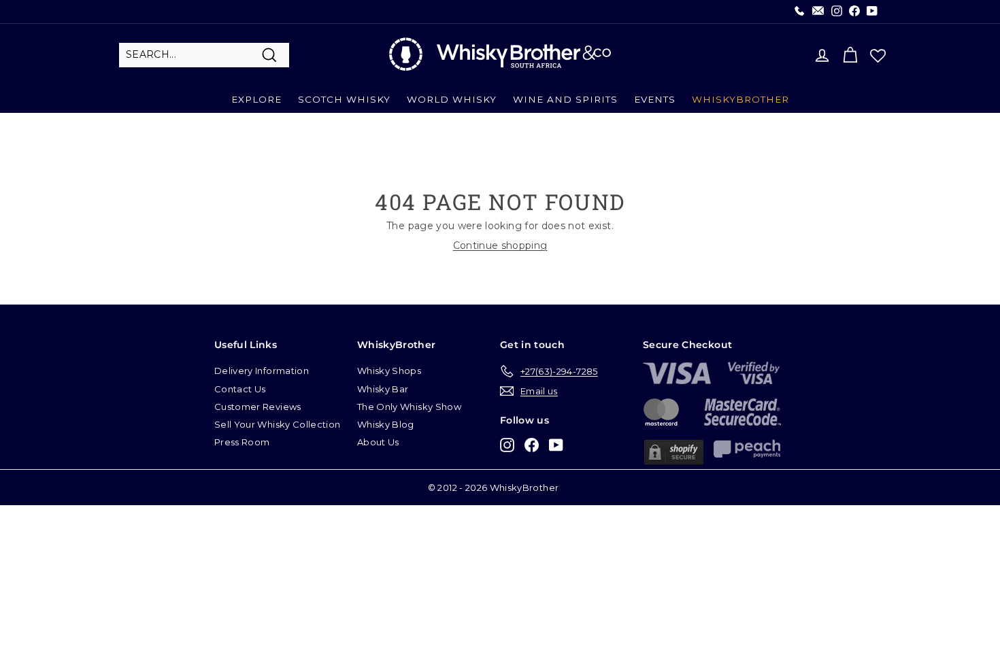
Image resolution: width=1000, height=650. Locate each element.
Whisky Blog (385, 424)
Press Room (242, 442)
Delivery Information (261, 370)
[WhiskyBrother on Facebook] (531, 444)
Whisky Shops (389, 370)
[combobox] (204, 55)
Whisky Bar (383, 388)
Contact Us (240, 388)
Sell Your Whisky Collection (277, 424)
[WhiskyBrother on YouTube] (556, 444)
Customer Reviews (257, 406)
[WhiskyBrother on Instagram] (507, 444)
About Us (378, 442)
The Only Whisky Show (409, 406)
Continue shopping (500, 245)
